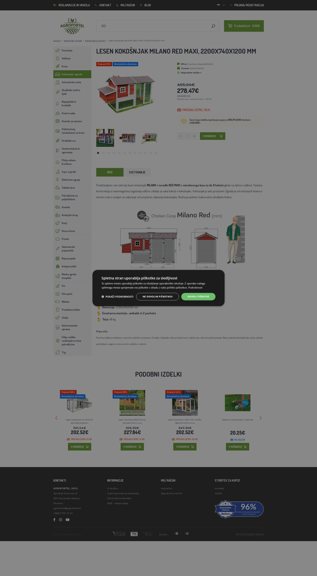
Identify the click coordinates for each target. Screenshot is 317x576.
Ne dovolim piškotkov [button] (158, 296)
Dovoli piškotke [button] (198, 296)
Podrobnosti (195, 287)
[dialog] (158, 288)
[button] (117, 296)
